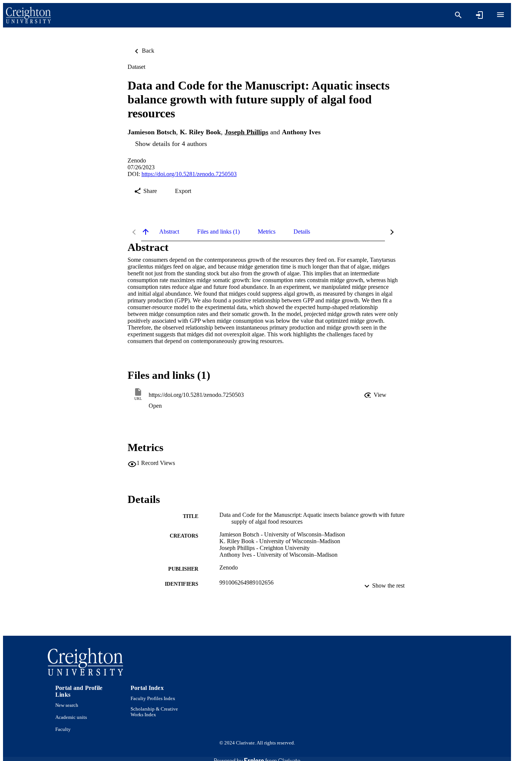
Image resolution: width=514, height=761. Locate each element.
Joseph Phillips (246, 132)
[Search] (458, 15)
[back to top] (145, 231)
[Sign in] (479, 15)
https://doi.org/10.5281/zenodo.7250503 (189, 174)
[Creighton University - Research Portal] (28, 15)
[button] (375, 395)
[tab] (169, 232)
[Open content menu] (500, 14)
